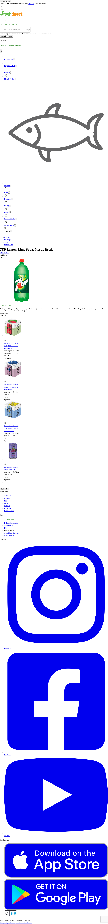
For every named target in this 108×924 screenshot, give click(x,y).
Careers (6, 503)
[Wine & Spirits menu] (15, 225)
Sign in (3, 45)
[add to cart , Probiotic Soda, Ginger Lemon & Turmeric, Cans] (5, 420)
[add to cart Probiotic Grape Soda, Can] (5, 461)
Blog (5, 501)
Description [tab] (6, 305)
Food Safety (8, 508)
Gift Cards (7, 498)
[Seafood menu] (10, 186)
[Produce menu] (10, 72)
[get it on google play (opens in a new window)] (56, 909)
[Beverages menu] (12, 199)
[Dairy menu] (9, 192)
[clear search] (28, 29)
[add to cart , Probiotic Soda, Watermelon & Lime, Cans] (5, 338)
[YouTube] (56, 833)
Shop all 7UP (4, 253)
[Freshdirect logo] (11, 16)
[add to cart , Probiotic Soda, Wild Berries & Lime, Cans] (5, 379)
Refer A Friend (9, 511)
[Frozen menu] (10, 212)
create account (15, 45)
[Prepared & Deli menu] (16, 66)
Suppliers (7, 506)
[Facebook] (56, 752)
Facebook (7, 755)
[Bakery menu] (10, 206)
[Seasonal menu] (11, 231)
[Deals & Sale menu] (14, 59)
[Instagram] (56, 646)
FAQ (6, 528)
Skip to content (5, 1)
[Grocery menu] (16, 219)
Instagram (7, 648)
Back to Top (4, 489)
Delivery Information (11, 523)
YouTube (7, 836)
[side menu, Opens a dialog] (2, 9)
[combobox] (14, 30)
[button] (54, 281)
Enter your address (9, 24)
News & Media (9, 535)
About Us (7, 496)
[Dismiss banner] (1, 6)
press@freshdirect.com (11, 533)
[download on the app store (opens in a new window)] (56, 878)
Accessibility (8, 525)
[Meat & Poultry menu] (15, 79)
